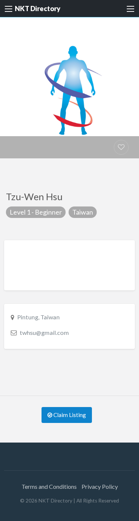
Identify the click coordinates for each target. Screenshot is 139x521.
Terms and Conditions (49, 486)
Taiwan (82, 212)
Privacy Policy (100, 486)
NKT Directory (37, 8)
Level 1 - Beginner (36, 212)
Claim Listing (69, 414)
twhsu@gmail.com (44, 332)
